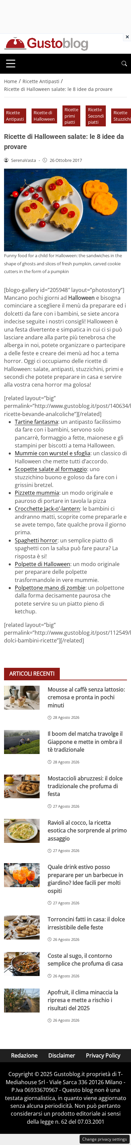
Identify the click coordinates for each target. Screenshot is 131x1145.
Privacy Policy (103, 1055)
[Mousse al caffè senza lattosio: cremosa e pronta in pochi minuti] (22, 698)
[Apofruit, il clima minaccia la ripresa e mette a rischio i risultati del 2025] (22, 1001)
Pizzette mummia (37, 492)
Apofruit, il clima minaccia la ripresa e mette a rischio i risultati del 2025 (83, 1000)
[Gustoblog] (46, 43)
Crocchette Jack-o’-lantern (47, 508)
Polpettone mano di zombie (50, 587)
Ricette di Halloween (44, 115)
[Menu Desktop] (10, 63)
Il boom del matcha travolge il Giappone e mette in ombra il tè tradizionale (85, 741)
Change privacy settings (104, 1139)
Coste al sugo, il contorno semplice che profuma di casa (85, 959)
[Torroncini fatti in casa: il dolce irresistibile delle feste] (22, 928)
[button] (124, 64)
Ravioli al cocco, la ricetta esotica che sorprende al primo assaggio (87, 830)
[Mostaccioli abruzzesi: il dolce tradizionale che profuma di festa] (22, 787)
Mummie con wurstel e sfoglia (52, 453)
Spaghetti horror (36, 540)
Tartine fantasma (36, 421)
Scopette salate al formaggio (51, 469)
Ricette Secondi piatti (96, 115)
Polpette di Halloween (42, 564)
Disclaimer (61, 1055)
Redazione (24, 1055)
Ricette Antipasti (15, 115)
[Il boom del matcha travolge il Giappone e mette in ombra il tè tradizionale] (22, 742)
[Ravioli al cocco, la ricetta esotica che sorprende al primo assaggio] (22, 831)
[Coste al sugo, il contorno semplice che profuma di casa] (22, 964)
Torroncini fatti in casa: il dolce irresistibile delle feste (86, 923)
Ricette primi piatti (71, 115)
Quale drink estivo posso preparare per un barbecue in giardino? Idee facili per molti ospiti (85, 878)
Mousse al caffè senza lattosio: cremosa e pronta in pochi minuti (86, 697)
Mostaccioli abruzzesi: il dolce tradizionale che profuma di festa (85, 786)
